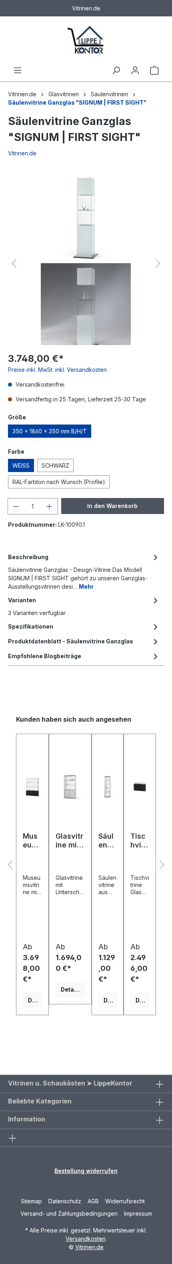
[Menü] (17, 70)
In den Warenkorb (112, 505)
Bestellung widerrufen (86, 1170)
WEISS (21, 465)
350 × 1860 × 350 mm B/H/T (49, 431)
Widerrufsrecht (125, 1201)
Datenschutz (64, 1201)
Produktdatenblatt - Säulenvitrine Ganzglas (70, 641)
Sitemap (31, 1201)
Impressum (138, 1213)
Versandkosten (86, 1238)
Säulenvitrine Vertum (107, 840)
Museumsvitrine (32, 840)
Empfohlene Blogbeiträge (44, 656)
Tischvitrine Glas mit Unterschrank (139, 840)
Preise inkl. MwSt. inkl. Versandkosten (57, 369)
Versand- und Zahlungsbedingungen (69, 1213)
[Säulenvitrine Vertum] (107, 786)
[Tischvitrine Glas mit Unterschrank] (139, 786)
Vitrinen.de (22, 94)
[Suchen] (116, 70)
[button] (14, 263)
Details (35, 1000)
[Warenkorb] (154, 70)
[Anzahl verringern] (16, 506)
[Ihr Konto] (135, 70)
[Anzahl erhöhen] (49, 506)
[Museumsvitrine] (32, 786)
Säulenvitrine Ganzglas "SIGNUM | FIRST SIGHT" (77, 102)
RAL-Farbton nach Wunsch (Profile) (58, 481)
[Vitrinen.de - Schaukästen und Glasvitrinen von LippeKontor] (86, 41)
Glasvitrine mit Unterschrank (70, 840)
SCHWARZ (55, 465)
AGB (93, 1201)
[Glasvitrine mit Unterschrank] (70, 786)
